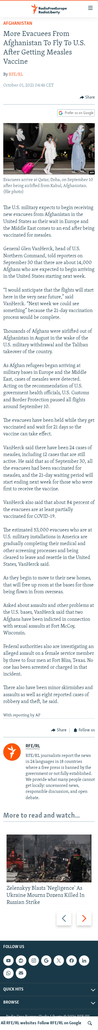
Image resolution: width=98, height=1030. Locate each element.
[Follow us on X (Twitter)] (59, 960)
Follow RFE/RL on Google (59, 1023)
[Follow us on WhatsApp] (8, 973)
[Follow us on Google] (46, 960)
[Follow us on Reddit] (21, 960)
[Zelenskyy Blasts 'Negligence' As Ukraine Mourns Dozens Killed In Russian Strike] (49, 858)
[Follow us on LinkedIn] (84, 960)
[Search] (90, 1023)
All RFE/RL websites (18, 1023)
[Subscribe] (21, 973)
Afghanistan (17, 23)
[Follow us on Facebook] (71, 960)
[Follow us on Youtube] (8, 960)
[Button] (87, 97)
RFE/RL (16, 74)
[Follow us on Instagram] (34, 960)
